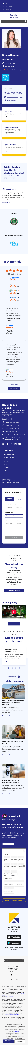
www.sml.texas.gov (10, 996)
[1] (12, 668)
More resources (12, 676)
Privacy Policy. (17, 1031)
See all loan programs (14, 590)
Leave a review (14, 388)
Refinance (19, 499)
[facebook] (7, 444)
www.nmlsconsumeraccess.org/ (11, 1014)
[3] (19, 668)
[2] (15, 668)
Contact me (14, 537)
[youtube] (19, 444)
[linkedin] (3, 444)
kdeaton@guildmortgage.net (14, 97)
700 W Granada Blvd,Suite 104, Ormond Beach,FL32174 (14, 93)
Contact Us (8, 9)
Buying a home (9, 499)
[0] (8, 668)
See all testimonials (13, 384)
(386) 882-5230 (11, 100)
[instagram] (15, 444)
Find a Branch (8, 6)
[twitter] (11, 444)
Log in (6, 3)
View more (14, 624)
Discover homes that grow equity (14, 900)
